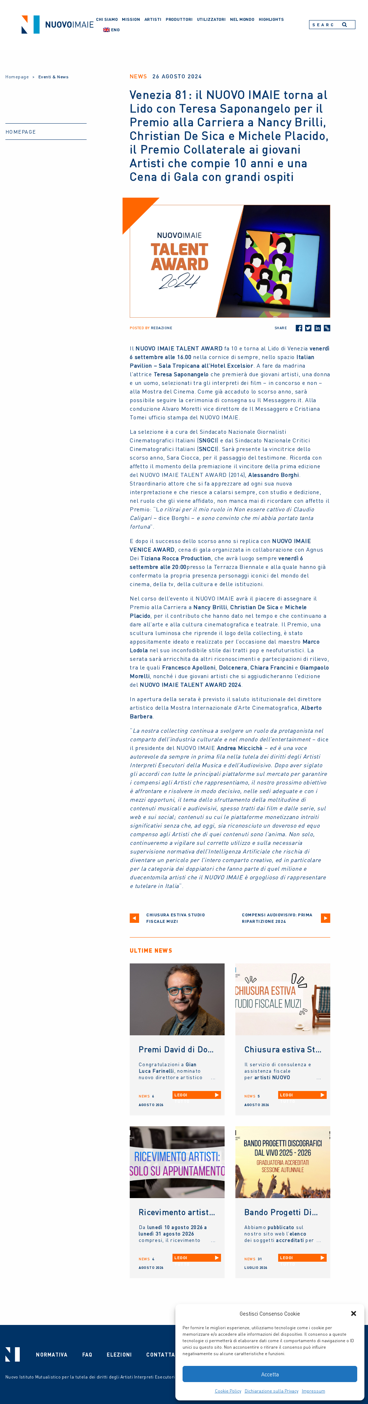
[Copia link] (327, 328)
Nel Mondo (242, 19)
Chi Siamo (107, 19)
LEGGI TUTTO (182, 1095)
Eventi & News (53, 76)
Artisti (152, 19)
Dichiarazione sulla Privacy (271, 1391)
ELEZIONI (119, 1354)
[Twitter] (308, 328)
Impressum (313, 1391)
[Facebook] (299, 328)
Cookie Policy (228, 1391)
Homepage (17, 76)
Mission (131, 19)
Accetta (270, 1374)
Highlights (271, 19)
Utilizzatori (211, 19)
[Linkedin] (317, 328)
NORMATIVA (52, 1354)
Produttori (179, 19)
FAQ (87, 1354)
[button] (353, 1313)
